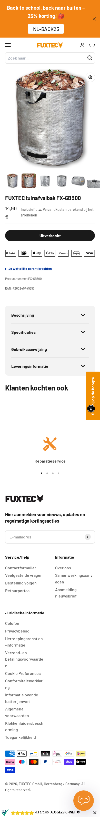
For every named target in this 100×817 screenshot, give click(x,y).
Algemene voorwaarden (17, 712)
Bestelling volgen (21, 582)
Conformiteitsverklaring (24, 684)
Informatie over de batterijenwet (21, 698)
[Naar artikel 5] (78, 181)
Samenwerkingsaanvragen (74, 578)
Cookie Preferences (23, 673)
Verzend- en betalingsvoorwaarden (24, 659)
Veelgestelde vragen (24, 575)
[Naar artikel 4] (61, 181)
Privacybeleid (17, 630)
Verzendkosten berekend (63, 209)
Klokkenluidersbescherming (24, 726)
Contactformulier (20, 567)
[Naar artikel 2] (29, 181)
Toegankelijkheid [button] (20, 737)
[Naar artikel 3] (45, 181)
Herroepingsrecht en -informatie (24, 642)
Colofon (12, 623)
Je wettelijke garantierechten (30, 269)
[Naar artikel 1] (12, 181)
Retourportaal (18, 590)
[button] (91, 408)
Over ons (63, 567)
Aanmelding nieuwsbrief (66, 593)
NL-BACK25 (46, 29)
